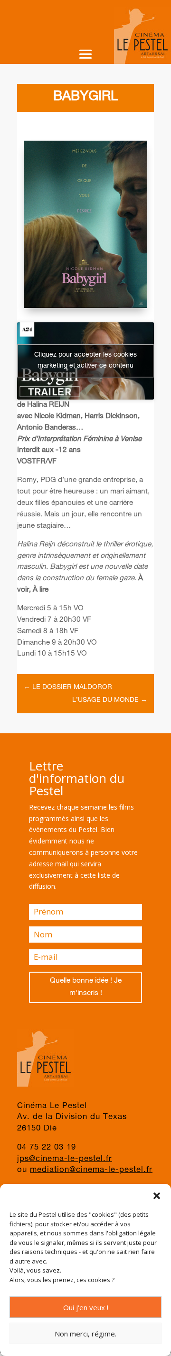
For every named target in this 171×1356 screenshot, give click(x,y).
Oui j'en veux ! (85, 1307)
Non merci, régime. (85, 1333)
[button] (157, 1196)
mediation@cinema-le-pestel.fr (91, 1170)
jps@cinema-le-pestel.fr (64, 1159)
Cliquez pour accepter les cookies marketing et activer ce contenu (85, 361)
